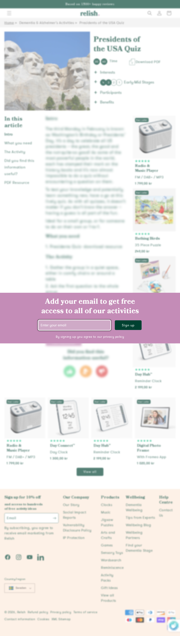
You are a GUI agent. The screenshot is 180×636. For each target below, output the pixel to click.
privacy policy (113, 336)
